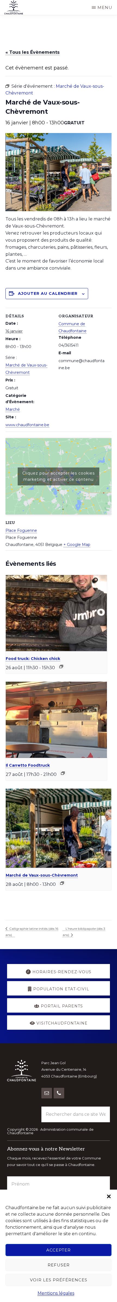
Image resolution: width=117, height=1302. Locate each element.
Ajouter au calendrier (48, 293)
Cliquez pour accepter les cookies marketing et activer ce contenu (58, 476)
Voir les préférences (58, 1279)
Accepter (58, 1250)
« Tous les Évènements (32, 52)
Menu (104, 7)
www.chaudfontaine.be (27, 424)
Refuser (59, 1265)
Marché (12, 409)
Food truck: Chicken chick (33, 658)
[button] (109, 1196)
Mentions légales (56, 1293)
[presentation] (56, 613)
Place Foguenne (21, 530)
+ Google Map (76, 544)
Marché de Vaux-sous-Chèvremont (42, 875)
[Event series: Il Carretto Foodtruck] (63, 773)
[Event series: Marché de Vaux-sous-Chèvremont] (62, 883)
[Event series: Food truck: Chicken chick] (61, 666)
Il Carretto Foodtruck (28, 765)
